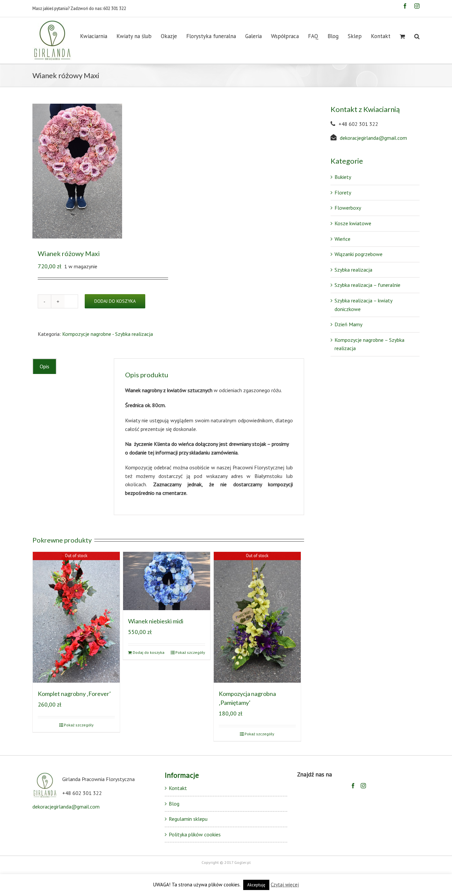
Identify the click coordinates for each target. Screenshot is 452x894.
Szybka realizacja (353, 269)
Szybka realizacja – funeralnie (367, 285)
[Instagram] (363, 785)
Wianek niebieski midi (155, 621)
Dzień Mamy (348, 324)
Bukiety (343, 177)
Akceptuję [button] (256, 885)
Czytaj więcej (285, 884)
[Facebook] (353, 785)
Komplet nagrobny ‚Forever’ (74, 693)
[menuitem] (98, 36)
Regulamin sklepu (188, 818)
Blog (174, 803)
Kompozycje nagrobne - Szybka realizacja (107, 334)
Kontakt (178, 788)
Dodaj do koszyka (115, 301)
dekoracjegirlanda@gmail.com (373, 137)
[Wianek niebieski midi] (166, 581)
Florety (343, 192)
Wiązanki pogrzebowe (359, 254)
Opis (44, 366)
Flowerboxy (348, 207)
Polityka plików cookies (195, 834)
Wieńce (342, 239)
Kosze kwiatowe (353, 223)
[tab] (44, 366)
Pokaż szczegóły (79, 724)
